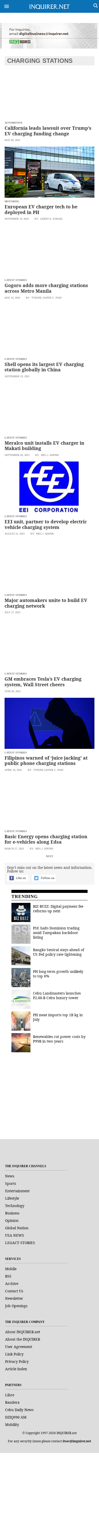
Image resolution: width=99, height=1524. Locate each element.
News (9, 1176)
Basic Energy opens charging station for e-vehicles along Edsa (46, 839)
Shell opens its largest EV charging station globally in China (44, 367)
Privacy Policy (17, 1361)
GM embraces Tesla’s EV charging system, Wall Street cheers (43, 682)
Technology (14, 1205)
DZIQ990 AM (15, 1417)
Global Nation (16, 1227)
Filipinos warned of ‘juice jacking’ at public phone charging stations (46, 760)
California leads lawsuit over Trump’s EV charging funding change (48, 131)
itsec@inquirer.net (77, 1441)
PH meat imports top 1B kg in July (58, 1017)
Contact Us (14, 1291)
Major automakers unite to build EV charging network (46, 603)
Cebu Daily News (19, 1409)
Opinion (12, 1220)
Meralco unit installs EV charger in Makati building (44, 446)
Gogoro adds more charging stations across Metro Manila (46, 288)
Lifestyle (12, 1198)
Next (49, 856)
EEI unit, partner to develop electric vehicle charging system (46, 524)
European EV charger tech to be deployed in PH (41, 209)
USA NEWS (14, 1235)
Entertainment (17, 1190)
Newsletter (14, 1298)
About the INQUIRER (22, 1339)
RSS (8, 1276)
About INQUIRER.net (22, 1331)
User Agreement (18, 1346)
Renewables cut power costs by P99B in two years (59, 1039)
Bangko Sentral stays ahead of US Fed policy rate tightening (58, 952)
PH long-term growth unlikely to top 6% (58, 973)
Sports (10, 1183)
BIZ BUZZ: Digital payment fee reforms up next (58, 908)
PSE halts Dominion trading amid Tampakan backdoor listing (56, 933)
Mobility (12, 1424)
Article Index (16, 1368)
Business (12, 1213)
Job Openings (16, 1305)
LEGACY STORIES (20, 1242)
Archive (11, 1283)
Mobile (10, 1268)
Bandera (12, 1402)
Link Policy (14, 1354)
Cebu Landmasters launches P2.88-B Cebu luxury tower (57, 995)
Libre (9, 1394)
